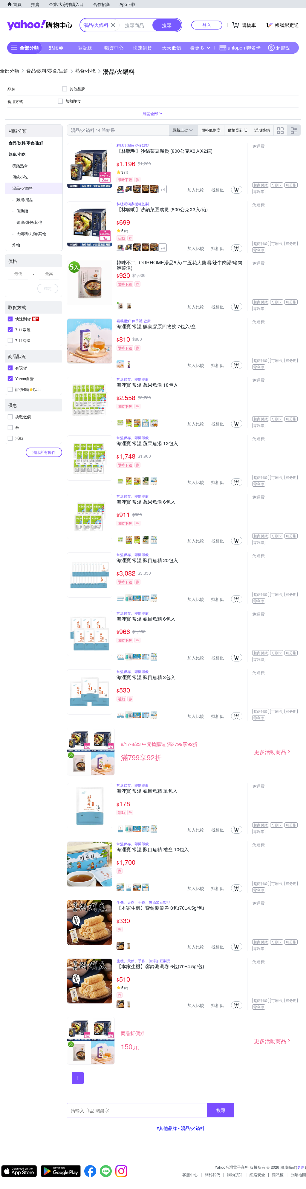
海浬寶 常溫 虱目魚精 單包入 (147, 791)
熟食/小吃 (17, 154)
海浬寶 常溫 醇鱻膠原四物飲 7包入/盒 (156, 327)
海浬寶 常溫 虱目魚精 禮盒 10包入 (153, 850)
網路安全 (257, 1174)
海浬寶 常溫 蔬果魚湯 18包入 (147, 385)
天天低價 (171, 47)
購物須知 (235, 1174)
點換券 (56, 47)
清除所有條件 (44, 452)
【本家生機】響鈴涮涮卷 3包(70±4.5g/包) (160, 908)
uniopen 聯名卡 (244, 47)
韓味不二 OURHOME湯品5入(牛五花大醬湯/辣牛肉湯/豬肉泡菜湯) (179, 265)
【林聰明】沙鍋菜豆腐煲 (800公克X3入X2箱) (164, 151)
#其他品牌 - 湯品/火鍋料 (180, 1128)
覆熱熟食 (20, 165)
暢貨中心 (113, 47)
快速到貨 (142, 47)
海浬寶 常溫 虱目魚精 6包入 (146, 619)
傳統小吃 (20, 177)
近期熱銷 (262, 130)
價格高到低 (237, 130)
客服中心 (190, 1174)
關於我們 (212, 1174)
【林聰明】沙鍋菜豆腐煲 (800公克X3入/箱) (162, 210)
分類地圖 (298, 1174)
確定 (48, 288)
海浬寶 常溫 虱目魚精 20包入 (147, 561)
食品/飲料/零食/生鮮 (26, 143)
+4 (162, 189)
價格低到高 (211, 130)
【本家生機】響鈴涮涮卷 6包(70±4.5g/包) (160, 967)
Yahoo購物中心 (39, 25)
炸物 (16, 245)
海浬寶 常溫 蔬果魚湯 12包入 (147, 444)
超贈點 (283, 47)
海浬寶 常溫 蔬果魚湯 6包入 (146, 502)
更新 (301, 1167)
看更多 (197, 47)
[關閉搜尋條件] (113, 25)
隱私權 (278, 1174)
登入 (206, 25)
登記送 (85, 47)
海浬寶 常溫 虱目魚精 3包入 (146, 678)
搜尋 (220, 1110)
